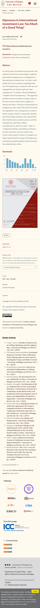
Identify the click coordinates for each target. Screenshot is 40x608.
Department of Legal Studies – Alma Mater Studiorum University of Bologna (19, 572)
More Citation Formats (12, 267)
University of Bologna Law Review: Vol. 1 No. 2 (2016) (20, 421)
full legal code (31, 324)
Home (4, 10)
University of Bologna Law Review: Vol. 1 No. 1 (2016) (21, 380)
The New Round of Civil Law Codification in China (21, 377)
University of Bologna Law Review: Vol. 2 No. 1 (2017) (21, 373)
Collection (17, 585)
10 (15, 464)
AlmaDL (8, 582)
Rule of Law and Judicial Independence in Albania (21, 368)
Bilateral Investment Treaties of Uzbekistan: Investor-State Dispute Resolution (21, 440)
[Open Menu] (35, 3)
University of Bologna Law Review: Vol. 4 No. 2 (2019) (21, 348)
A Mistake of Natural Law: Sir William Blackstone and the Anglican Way (22, 345)
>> (18, 464)
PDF (7, 235)
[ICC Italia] (16, 530)
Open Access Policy (17, 328)
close (35, 591)
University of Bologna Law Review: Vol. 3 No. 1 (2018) (21, 433)
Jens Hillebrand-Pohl (10, 36)
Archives (12, 10)
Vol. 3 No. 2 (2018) (24, 10)
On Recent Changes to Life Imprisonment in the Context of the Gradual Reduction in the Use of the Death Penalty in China (20, 429)
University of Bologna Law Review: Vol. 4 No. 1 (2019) (22, 363)
